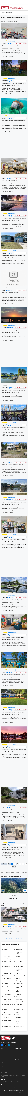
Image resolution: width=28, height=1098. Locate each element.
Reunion (6, 1029)
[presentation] (3, 890)
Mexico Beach (19, 1002)
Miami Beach (19, 949)
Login (16, 1062)
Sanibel (18, 956)
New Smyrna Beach (19, 952)
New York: (3, 1079)
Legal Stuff (18, 1049)
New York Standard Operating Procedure (10, 1087)
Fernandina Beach (8, 964)
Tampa (6, 949)
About (2, 1064)
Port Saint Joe (19, 966)
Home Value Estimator (20, 1070)
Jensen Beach (7, 999)
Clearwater (7, 956)
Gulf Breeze (19, 1024)
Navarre (18, 973)
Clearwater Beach (8, 1007)
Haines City (19, 1004)
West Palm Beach (8, 975)
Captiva (18, 996)
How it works (4, 1070)
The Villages (19, 981)
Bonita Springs (7, 959)
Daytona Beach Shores (20, 990)
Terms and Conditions (20, 1051)
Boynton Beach (20, 1026)
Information (4, 1060)
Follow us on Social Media (8, 1042)
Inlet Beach (7, 981)
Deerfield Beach (20, 1009)
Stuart (17, 1007)
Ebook (16, 1064)
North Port (6, 1017)
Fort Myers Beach (8, 953)
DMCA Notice (18, 1055)
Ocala (5, 996)
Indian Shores (7, 973)
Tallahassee (19, 999)
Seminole (6, 1009)
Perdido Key (7, 991)
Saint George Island (19, 986)
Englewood (7, 966)
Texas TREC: (4, 1073)
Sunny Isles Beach (8, 1004)
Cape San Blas (7, 1014)
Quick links (18, 1060)
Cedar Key (18, 1017)
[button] (6, 938)
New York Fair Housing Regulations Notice (10, 1082)
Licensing (17, 1057)
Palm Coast (19, 978)
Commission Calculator (6, 1068)
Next (13, 866)
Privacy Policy (18, 1053)
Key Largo (6, 970)
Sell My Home (4, 1053)
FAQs (2, 1066)
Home (2, 1051)
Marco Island (19, 947)
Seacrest (18, 1014)
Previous (5, 863)
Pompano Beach (8, 961)
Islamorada (7, 983)
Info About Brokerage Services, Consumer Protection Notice (13, 1076)
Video (16, 1066)
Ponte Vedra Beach (19, 1020)
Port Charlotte (7, 978)
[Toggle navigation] (26, 8)
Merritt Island (7, 1020)
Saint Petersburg (20, 959)
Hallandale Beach (20, 961)
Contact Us (17, 1068)
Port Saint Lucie (8, 1002)
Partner (2, 1055)
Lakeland (6, 1012)
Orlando (6, 947)
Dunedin (18, 1029)
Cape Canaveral (8, 994)
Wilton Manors (7, 1026)
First (9, 863)
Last (26, 863)
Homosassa (7, 1024)
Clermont (18, 964)
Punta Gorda (7, 986)
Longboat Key (19, 983)
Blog (2, 1062)
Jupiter (17, 1012)
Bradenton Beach (20, 975)
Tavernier (18, 994)
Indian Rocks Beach (19, 969)
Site (2, 1049)
